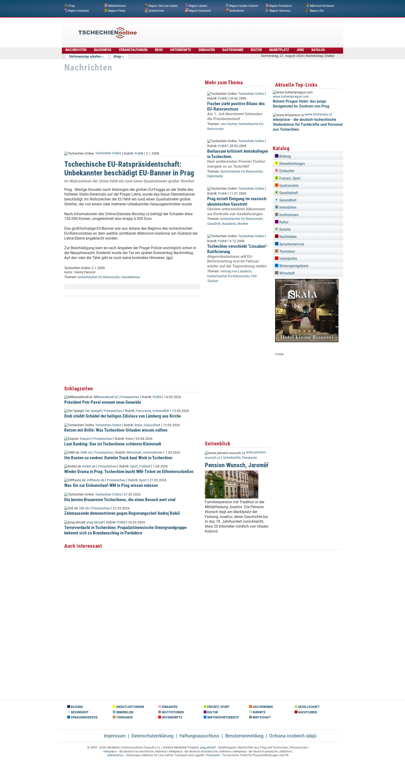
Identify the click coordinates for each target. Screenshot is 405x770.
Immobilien (287, 207)
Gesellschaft (288, 193)
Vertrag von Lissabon (235, 271)
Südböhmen (156, 10)
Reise (159, 50)
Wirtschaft (134, 453)
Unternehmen (153, 453)
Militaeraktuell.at (106, 397)
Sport (134, 466)
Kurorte (284, 229)
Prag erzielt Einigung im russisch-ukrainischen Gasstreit (237, 201)
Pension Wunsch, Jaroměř (237, 465)
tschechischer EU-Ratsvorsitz (98, 277)
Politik (139, 153)
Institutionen (288, 215)
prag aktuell (94, 522)
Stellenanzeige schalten (85, 56)
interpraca (239, 751)
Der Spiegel (93, 411)
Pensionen (249, 458)
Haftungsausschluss (199, 736)
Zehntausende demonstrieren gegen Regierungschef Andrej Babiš (122, 513)
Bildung (284, 156)
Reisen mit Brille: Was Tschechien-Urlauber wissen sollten (115, 430)
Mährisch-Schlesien (322, 5)
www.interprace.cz (318, 114)
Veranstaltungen (133, 50)
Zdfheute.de (95, 480)
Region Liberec (198, 5)
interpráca (175, 751)
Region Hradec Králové (243, 5)
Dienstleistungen (291, 163)
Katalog (318, 50)
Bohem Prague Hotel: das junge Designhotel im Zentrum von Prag (301, 103)
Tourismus (286, 251)
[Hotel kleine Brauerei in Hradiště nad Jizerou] (306, 341)
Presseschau (129, 397)
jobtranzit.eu (115, 755)
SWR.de (86, 453)
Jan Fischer (228, 124)
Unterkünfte (180, 50)
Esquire (85, 439)
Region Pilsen (116, 10)
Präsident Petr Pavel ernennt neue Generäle (102, 402)
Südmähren (236, 10)
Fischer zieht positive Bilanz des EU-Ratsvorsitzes (236, 106)
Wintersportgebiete (293, 266)
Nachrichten (75, 50)
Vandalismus (130, 277)
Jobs (300, 50)
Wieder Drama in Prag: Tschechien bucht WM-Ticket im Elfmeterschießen (128, 471)
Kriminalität (161, 411)
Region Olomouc (280, 10)
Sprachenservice (291, 244)
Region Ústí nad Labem (163, 5)
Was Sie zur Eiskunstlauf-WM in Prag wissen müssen (111, 485)
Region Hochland (200, 10)
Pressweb (213, 755)
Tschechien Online (108, 153)
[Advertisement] (215, 29)
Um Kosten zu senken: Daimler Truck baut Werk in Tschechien (118, 457)
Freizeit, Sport (289, 178)
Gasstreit (214, 224)
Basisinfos (102, 50)
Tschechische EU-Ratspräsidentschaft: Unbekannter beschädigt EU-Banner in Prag (129, 168)
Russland (229, 224)
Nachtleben (287, 236)
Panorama (143, 411)
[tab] (308, 155)
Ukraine (242, 224)
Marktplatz (279, 50)
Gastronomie (233, 50)
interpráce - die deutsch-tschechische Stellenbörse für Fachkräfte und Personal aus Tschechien (308, 124)
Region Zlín (317, 10)
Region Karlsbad (78, 10)
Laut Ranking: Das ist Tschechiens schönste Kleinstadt (112, 444)
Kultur (256, 50)
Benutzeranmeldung (244, 736)
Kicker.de (88, 466)
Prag (72, 5)
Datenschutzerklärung (152, 736)
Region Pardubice (280, 5)
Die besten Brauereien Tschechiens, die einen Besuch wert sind (119, 499)
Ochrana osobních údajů (292, 736)
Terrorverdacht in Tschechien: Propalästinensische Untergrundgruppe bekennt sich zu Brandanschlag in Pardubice (125, 530)
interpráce (110, 751)
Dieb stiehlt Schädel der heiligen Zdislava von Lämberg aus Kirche (122, 416)
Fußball (144, 466)
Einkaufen (207, 50)
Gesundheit (152, 425)
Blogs (117, 56)
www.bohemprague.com (291, 97)
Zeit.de (84, 508)
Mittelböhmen (117, 5)
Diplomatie (215, 176)
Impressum (115, 736)
